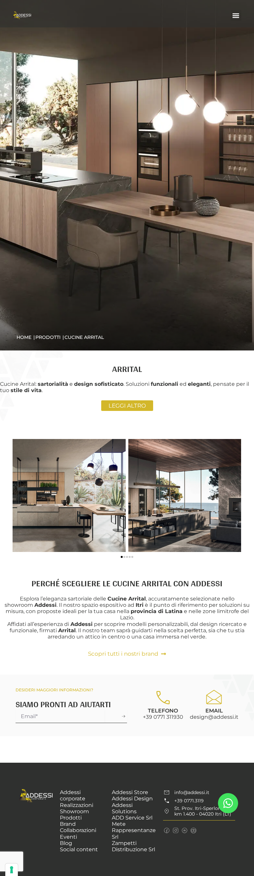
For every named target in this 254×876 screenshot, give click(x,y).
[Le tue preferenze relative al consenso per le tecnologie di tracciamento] (11, 869)
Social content (79, 849)
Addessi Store (130, 792)
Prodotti (71, 818)
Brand (68, 824)
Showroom (74, 811)
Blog (66, 843)
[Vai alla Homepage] (35, 795)
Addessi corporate (72, 795)
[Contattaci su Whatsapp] (228, 803)
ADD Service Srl (132, 818)
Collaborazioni (78, 830)
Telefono (163, 711)
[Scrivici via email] (214, 698)
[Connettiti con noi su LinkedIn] (184, 830)
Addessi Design (132, 798)
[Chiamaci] (163, 698)
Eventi (68, 837)
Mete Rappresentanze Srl (134, 830)
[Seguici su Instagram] (175, 830)
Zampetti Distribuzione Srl (133, 846)
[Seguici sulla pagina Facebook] (166, 830)
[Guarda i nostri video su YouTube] (193, 830)
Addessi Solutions (124, 808)
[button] (236, 15)
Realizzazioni (76, 805)
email (214, 711)
